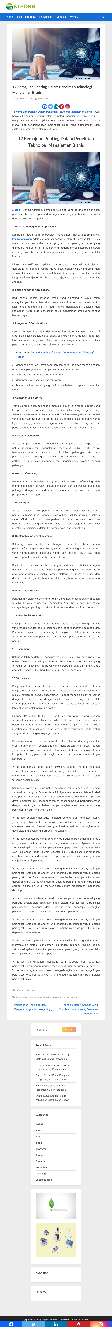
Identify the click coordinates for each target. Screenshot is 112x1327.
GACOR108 (42, 1273)
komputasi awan (22, 238)
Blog (19, 16)
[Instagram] (67, 106)
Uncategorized (44, 1179)
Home (10, 16)
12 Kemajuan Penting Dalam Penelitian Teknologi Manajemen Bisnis (52, 111)
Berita (39, 1130)
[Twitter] (50, 106)
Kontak (74, 16)
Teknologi (60, 16)
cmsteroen (43, 98)
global (39, 1142)
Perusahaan (45, 16)
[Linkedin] (56, 106)
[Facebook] (44, 106)
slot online (41, 1167)
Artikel (39, 1124)
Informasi (30, 16)
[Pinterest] (61, 106)
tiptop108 (41, 1291)
